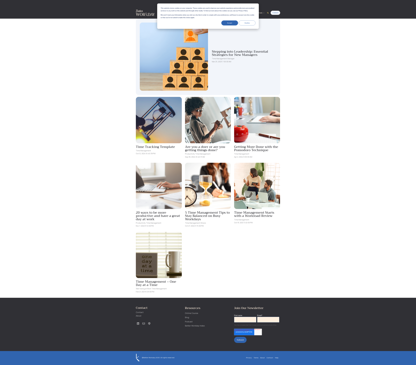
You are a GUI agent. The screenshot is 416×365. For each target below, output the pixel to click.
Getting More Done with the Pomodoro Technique (256, 148)
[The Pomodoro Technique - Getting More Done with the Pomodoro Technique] (257, 120)
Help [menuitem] (276, 358)
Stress (203, 223)
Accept (229, 23)
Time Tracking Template (155, 147)
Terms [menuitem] (256, 358)
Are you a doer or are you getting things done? (205, 148)
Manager (231, 58)
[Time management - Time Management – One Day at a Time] (159, 255)
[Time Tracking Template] (159, 120)
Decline (247, 23)
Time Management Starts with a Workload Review (254, 214)
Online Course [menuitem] (191, 313)
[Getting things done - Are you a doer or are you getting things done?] (208, 120)
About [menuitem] (138, 315)
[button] (259, 13)
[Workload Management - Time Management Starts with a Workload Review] (257, 186)
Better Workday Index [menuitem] (195, 325)
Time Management (219, 58)
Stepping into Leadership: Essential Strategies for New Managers (240, 53)
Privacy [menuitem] (249, 358)
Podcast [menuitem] (189, 321)
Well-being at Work (143, 288)
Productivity (190, 154)
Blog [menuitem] (187, 317)
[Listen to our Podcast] (149, 323)
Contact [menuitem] (140, 312)
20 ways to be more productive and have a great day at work (158, 216)
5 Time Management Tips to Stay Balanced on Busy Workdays (207, 216)
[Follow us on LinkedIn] (138, 323)
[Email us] (143, 323)
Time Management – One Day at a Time (156, 283)
